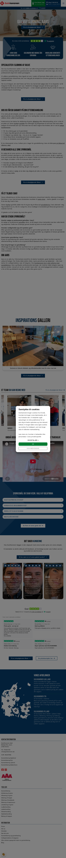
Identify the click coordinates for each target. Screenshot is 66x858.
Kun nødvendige (33, 448)
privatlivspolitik (36, 436)
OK (33, 444)
